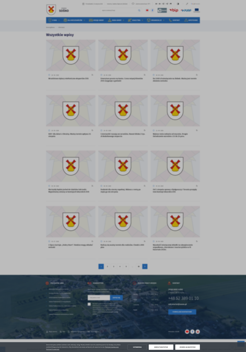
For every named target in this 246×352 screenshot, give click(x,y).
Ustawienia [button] (137, 347)
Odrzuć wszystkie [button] (161, 347)
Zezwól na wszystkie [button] (188, 347)
